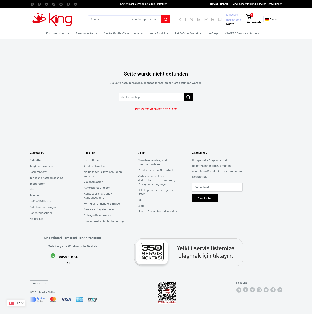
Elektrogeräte (85, 33)
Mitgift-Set (36, 218)
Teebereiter (37, 183)
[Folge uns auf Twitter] (46, 3)
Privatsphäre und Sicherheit (155, 170)
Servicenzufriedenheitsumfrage (104, 221)
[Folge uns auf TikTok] (68, 3)
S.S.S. (141, 199)
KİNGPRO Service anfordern (242, 33)
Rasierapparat (38, 171)
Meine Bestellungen (270, 3)
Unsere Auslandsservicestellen (158, 211)
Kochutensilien (55, 33)
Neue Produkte (158, 33)
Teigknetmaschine (41, 166)
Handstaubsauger (41, 212)
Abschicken (205, 198)
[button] (274, 19)
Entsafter (36, 160)
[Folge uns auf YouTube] (61, 3)
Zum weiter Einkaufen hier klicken (156, 108)
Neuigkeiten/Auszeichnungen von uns (103, 173)
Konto (230, 23)
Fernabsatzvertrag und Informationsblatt (152, 162)
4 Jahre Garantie (94, 166)
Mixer (33, 189)
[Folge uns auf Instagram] (53, 3)
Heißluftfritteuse (40, 201)
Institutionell (92, 160)
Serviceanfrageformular (99, 209)
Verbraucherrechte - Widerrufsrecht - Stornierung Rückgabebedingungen (156, 180)
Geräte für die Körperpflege (121, 33)
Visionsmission (93, 181)
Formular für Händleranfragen (103, 203)
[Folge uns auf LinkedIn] (75, 3)
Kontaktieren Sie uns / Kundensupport (98, 195)
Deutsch (36, 283)
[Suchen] (165, 19)
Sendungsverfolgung (244, 3)
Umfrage (212, 33)
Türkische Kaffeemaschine (46, 177)
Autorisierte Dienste (97, 187)
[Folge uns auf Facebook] (32, 3)
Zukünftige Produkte (188, 33)
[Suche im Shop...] (188, 97)
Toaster (34, 195)
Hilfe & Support (219, 3)
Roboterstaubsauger (43, 207)
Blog (141, 205)
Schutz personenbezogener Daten (155, 191)
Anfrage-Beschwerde (97, 215)
